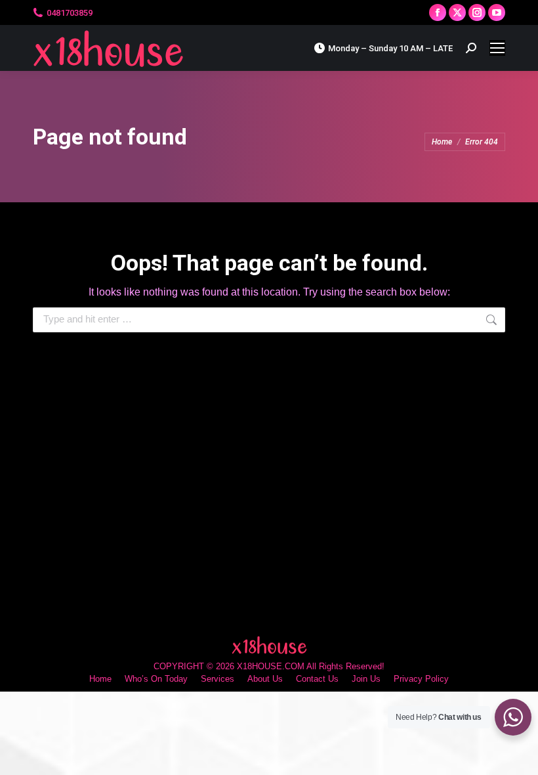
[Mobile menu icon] (497, 48)
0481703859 (70, 13)
